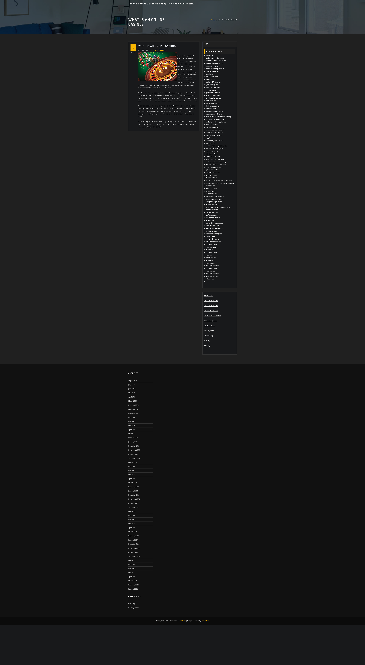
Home (213, 20)
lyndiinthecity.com (212, 85)
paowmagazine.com (213, 103)
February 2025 (133, 438)
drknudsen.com (211, 188)
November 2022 (134, 548)
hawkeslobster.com (213, 87)
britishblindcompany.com (215, 159)
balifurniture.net (212, 125)
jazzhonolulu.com (212, 77)
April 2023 (131, 528)
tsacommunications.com (214, 199)
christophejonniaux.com (214, 140)
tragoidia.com (210, 79)
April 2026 (131, 397)
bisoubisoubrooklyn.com (214, 114)
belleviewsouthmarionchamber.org (218, 117)
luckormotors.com (212, 226)
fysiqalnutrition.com (213, 93)
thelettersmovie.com (213, 106)
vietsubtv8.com (211, 101)
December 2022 (133, 544)
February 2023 (133, 536)
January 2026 (133, 409)
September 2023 (134, 507)
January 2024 (133, 491)
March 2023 (132, 532)
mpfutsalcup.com (212, 215)
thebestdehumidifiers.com (215, 196)
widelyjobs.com (211, 143)
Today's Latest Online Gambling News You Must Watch (161, 3)
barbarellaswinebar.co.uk (215, 58)
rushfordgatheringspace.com (216, 146)
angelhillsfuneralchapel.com (216, 164)
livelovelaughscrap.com (214, 135)
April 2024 (131, 479)
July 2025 (131, 417)
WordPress (182, 621)
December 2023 (133, 495)
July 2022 (131, 564)
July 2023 (131, 515)
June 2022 (131, 569)
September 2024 (134, 458)
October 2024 (133, 454)
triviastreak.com (211, 231)
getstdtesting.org (212, 66)
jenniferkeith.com (212, 210)
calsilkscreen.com (212, 212)
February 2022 (133, 585)
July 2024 (131, 466)
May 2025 (131, 425)
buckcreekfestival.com (213, 82)
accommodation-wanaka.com (216, 61)
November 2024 (134, 450)
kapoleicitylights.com (213, 98)
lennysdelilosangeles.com (215, 69)
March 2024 (132, 483)
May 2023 (131, 524)
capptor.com (210, 138)
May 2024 (131, 475)
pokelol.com (210, 74)
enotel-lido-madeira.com (214, 223)
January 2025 (133, 442)
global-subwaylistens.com (215, 119)
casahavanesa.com (212, 71)
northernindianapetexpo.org (216, 162)
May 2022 (131, 573)
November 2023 (134, 499)
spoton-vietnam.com (213, 239)
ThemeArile (205, 621)
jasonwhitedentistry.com (214, 111)
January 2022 (133, 589)
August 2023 (132, 511)
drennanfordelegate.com (214, 228)
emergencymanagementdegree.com (218, 207)
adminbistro (145, 50)
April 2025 (131, 430)
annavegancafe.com (213, 218)
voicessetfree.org (212, 151)
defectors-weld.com (213, 95)
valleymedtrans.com (213, 172)
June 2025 (131, 421)
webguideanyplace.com (214, 202)
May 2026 (131, 393)
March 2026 (132, 401)
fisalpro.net (210, 220)
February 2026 (133, 405)
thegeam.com (210, 186)
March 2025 (132, 434)
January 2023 (133, 540)
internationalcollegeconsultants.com (219, 180)
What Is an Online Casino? (227, 20)
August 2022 (132, 560)
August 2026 (132, 381)
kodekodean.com (212, 236)
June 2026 (131, 389)
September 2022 (134, 556)
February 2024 (133, 487)
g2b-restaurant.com (213, 170)
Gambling (131, 604)
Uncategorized (161, 50)
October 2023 (133, 503)
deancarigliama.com (213, 204)
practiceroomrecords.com (215, 130)
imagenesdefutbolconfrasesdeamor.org (220, 183)
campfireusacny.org (213, 156)
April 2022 (131, 577)
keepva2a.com (211, 191)
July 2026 (131, 385)
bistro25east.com (212, 154)
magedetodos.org (212, 175)
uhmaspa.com (211, 109)
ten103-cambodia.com (213, 242)
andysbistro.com (211, 194)
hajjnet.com (210, 55)
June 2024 (131, 470)
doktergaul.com (211, 178)
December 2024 (133, 446)
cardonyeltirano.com (213, 127)
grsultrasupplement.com (214, 167)
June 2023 (131, 519)
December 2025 (133, 413)
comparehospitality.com (214, 133)
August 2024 (132, 462)
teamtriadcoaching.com (214, 234)
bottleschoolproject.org (214, 63)
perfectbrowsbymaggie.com (216, 122)
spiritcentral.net (211, 90)
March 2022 (132, 581)
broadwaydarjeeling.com (214, 148)
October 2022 (133, 552)
